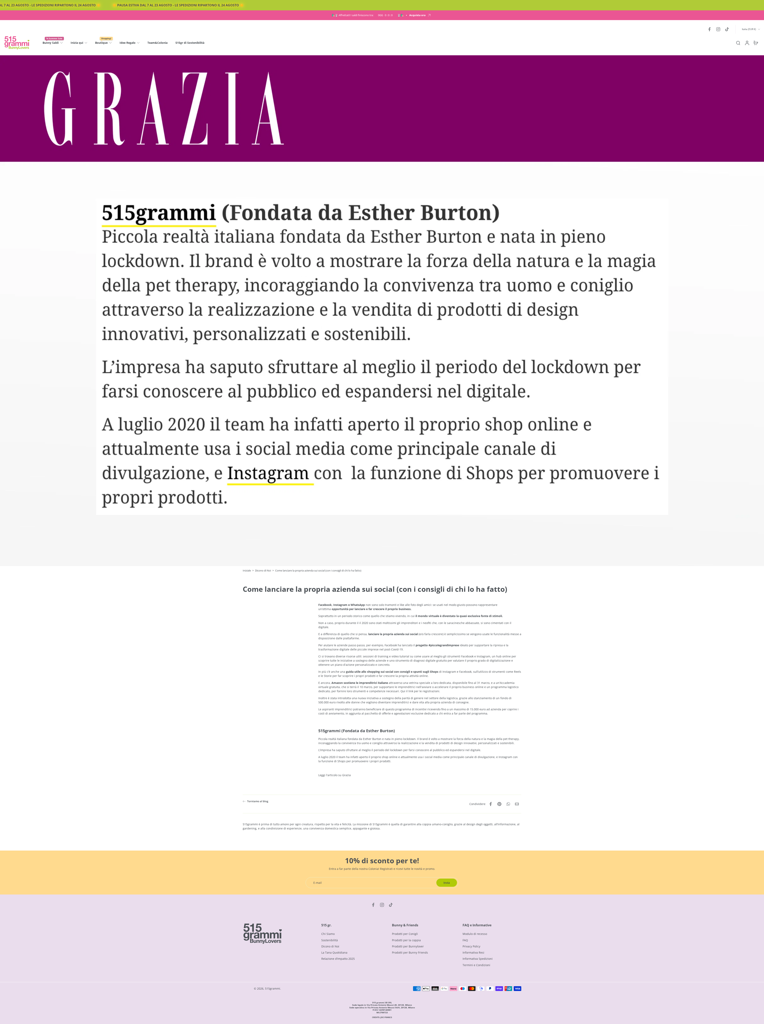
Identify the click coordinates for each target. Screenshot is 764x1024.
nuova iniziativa (368, 698)
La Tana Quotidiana (334, 952)
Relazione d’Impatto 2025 (338, 959)
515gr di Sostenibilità (189, 43)
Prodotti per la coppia (406, 940)
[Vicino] (457, 489)
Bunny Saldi (51, 43)
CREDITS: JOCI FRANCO (382, 1017)
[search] (738, 43)
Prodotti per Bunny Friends (410, 952)
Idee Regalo (127, 43)
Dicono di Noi (263, 570)
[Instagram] (718, 29)
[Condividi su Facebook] (490, 804)
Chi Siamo (328, 934)
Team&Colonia (157, 43)
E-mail (395, 526)
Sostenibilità (329, 940)
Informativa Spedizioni (478, 959)
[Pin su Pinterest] (499, 804)
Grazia (346, 775)
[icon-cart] (755, 43)
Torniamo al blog (257, 801)
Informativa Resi (473, 952)
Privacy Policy (471, 946)
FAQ (465, 940)
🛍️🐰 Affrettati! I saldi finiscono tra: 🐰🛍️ (367, 15)
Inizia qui (77, 43)
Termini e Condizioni (476, 965)
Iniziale (247, 570)
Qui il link (407, 691)
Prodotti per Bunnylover (408, 946)
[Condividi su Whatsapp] (508, 804)
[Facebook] (709, 29)
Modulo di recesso (475, 934)
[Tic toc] (727, 29)
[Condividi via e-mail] (517, 804)
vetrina (413, 683)
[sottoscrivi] (446, 526)
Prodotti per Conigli (405, 934)
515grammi (272, 988)
